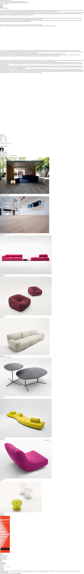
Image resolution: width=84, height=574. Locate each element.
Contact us (2, 562)
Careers (2, 565)
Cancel (5, 146)
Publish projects (3, 556)
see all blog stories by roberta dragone (8, 155)
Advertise (2, 570)
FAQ (1, 561)
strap (65, 54)
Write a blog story (4, 559)
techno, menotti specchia (78, 60)
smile (64, 53)
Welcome (2, 554)
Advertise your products (5, 566)
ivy (54, 53)
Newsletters (2, 564)
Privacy (7, 573)
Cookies (11, 573)
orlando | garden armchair (74, 54)
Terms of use (3, 573)
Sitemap (15, 573)
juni (67, 54)
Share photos (3, 557)
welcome (60, 53)
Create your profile (4, 555)
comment (2, 146)
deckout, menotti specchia (40, 60)
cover (57, 53)
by (4, 3)
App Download (3, 563)
